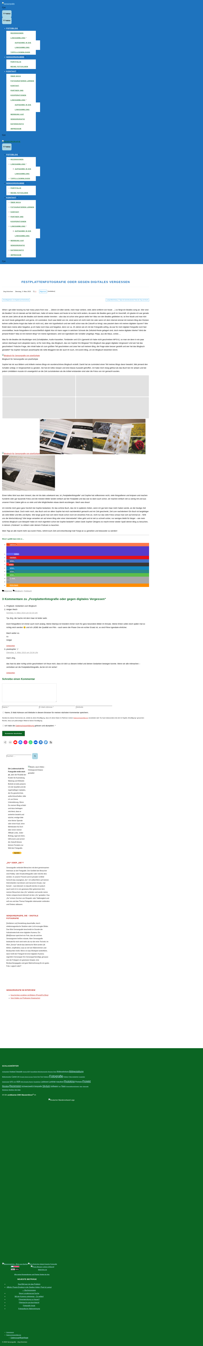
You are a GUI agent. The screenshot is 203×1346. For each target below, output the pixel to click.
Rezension (15, 1086)
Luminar (52, 1081)
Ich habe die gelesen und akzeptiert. (30, 726)
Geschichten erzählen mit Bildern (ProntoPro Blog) (29, 995)
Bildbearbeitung (63, 1071)
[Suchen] (35, 756)
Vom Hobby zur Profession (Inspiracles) (25, 998)
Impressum (16, 129)
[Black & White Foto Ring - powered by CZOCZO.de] (15, 1270)
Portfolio (16, 62)
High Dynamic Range (27, 1081)
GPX (15, 1081)
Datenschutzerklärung (80, 718)
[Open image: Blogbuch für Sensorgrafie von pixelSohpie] (21, 454)
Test (59, 1086)
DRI (18, 1076)
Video (81, 1086)
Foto (41, 1077)
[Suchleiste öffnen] (4, 8)
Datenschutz (17, 124)
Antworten (10, 646)
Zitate (19, 1090)
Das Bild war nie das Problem (29, 1284)
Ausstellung (34, 1071)
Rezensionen (17, 33)
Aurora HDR (26, 1071)
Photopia (78, 1082)
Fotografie (56, 1076)
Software (54, 1086)
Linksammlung (18, 38)
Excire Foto (36, 1077)
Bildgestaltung (76, 1071)
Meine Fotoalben (19, 66)
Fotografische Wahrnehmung (29, 1309)
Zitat (15, 1090)
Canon (14, 1077)
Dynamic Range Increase (26, 1076)
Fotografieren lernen (22, 81)
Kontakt (11, 71)
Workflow (11, 1090)
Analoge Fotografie (16, 1071)
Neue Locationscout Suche (29, 1293)
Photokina (69, 1081)
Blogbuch (19, 591)
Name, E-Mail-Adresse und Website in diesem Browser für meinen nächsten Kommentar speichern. (47, 712)
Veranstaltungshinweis (72, 1086)
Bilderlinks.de (42, 1270)
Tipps (63, 1086)
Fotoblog (12, 28)
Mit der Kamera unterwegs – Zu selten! (29, 1296)
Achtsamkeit (5, 1071)
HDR (18, 1082)
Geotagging (82, 1076)
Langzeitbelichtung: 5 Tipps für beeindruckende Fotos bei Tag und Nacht (127, 300)
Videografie (85, 1086)
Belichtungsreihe (43, 1071)
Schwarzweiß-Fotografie (31, 1086)
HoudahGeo (36, 1081)
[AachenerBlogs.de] (15, 1264)
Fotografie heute (29, 1306)
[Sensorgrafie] (11, 142)
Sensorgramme (15, 57)
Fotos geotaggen (74, 1076)
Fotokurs (65, 1076)
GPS (11, 1082)
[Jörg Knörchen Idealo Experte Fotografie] (42, 1264)
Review (5, 1086)
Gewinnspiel (5, 1081)
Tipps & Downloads (20, 52)
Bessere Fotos (52, 1071)
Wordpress (5, 1090)
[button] (11, 545)
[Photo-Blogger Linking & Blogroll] (42, 1267)
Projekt (86, 1081)
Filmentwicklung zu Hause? (29, 1299)
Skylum (46, 1086)
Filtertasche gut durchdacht (29, 1302)
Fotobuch (28, 591)
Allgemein (43, 291)
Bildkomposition (6, 1076)
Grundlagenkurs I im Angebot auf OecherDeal (16, 300)
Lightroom (44, 1082)
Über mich (16, 76)
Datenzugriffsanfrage (19, 1338)
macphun (59, 1082)
